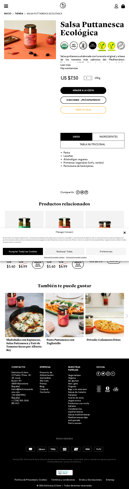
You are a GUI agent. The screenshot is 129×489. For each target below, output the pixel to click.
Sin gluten (73, 380)
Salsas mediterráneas (79, 414)
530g (97, 77)
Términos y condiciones (63, 479)
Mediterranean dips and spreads (78, 419)
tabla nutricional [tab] (92, 144)
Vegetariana (74, 375)
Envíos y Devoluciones (90, 479)
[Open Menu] (6, 6)
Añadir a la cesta (83, 90)
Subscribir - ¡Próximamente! (83, 100)
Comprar (44, 389)
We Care (44, 380)
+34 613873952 (18, 395)
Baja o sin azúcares (77, 389)
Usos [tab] (76, 136)
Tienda (19, 13)
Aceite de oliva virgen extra (76, 399)
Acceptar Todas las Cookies (23, 251)
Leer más (65, 64)
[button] (124, 232)
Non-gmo (73, 383)
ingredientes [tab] (109, 136)
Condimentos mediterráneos (75, 410)
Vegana (72, 378)
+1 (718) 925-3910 (20, 400)
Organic (72, 386)
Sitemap (110, 479)
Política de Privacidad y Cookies (54, 257)
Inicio (7, 13)
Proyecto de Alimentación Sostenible (47, 375)
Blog (42, 386)
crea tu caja (83, 109)
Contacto (45, 392)
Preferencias (106, 251)
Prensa (43, 383)
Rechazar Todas (65, 251)
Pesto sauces (74, 423)
